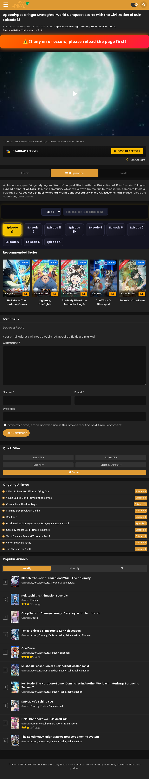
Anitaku (31, 189)
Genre (37, 457)
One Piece (28, 648)
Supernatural (68, 582)
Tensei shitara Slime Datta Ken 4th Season (51, 631)
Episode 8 (116, 227)
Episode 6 (12, 242)
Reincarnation (73, 635)
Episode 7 (137, 227)
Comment (11, 343)
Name (8, 392)
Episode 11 (54, 227)
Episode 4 (54, 242)
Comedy (42, 635)
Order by (109, 464)
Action (33, 582)
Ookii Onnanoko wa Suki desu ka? (44, 719)
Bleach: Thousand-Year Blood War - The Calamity (56, 578)
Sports (59, 723)
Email (79, 392)
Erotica (34, 600)
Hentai (42, 723)
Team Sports (71, 723)
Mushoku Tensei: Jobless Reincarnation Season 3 (55, 666)
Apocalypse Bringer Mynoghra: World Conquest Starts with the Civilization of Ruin (70, 193)
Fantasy (53, 635)
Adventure (43, 582)
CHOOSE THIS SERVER (127, 151)
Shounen (55, 582)
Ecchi (53, 670)
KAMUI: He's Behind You (37, 701)
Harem (34, 723)
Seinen (50, 723)
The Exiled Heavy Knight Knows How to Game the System (60, 737)
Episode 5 (33, 242)
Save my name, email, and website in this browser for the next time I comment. (65, 425)
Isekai (61, 635)
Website (9, 409)
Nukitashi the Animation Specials (44, 595)
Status (109, 457)
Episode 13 (12, 230)
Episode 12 (33, 230)
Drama (46, 670)
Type (37, 464)
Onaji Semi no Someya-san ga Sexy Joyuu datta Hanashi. (61, 613)
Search (75, 472)
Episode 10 (74, 230)
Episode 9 (95, 227)
